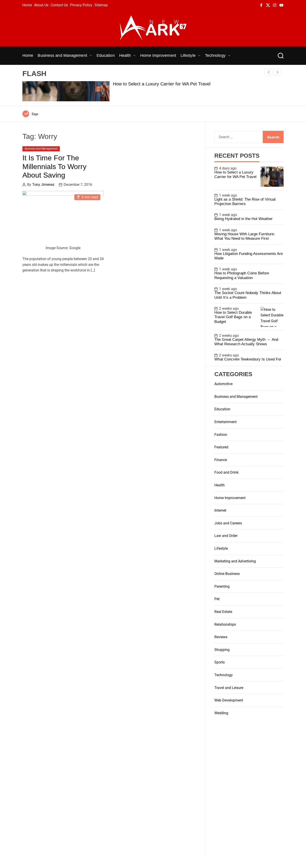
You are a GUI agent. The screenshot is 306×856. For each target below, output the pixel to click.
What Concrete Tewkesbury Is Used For (247, 359)
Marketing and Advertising (235, 561)
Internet (220, 510)
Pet (217, 599)
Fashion (220, 434)
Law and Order (225, 536)
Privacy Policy (81, 5)
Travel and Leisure (228, 688)
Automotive (223, 384)
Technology (215, 55)
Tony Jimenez (43, 184)
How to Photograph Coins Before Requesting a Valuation (241, 275)
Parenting (222, 586)
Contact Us (59, 5)
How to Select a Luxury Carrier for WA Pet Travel (161, 83)
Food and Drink (226, 472)
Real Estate (223, 612)
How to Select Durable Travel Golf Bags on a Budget (233, 317)
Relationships (225, 624)
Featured (221, 447)
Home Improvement (158, 55)
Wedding (221, 713)
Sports (219, 662)
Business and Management (62, 55)
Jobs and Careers (228, 523)
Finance (220, 460)
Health (125, 55)
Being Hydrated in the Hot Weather (243, 219)
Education (106, 55)
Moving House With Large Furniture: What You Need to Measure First (244, 236)
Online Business (227, 574)
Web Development (228, 700)
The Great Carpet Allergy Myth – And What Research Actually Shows (246, 341)
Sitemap (101, 5)
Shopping (222, 650)
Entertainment (225, 422)
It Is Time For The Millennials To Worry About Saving (54, 166)
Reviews (220, 637)
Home (27, 5)
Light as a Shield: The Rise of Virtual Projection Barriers (245, 201)
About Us (41, 5)
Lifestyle (188, 55)
